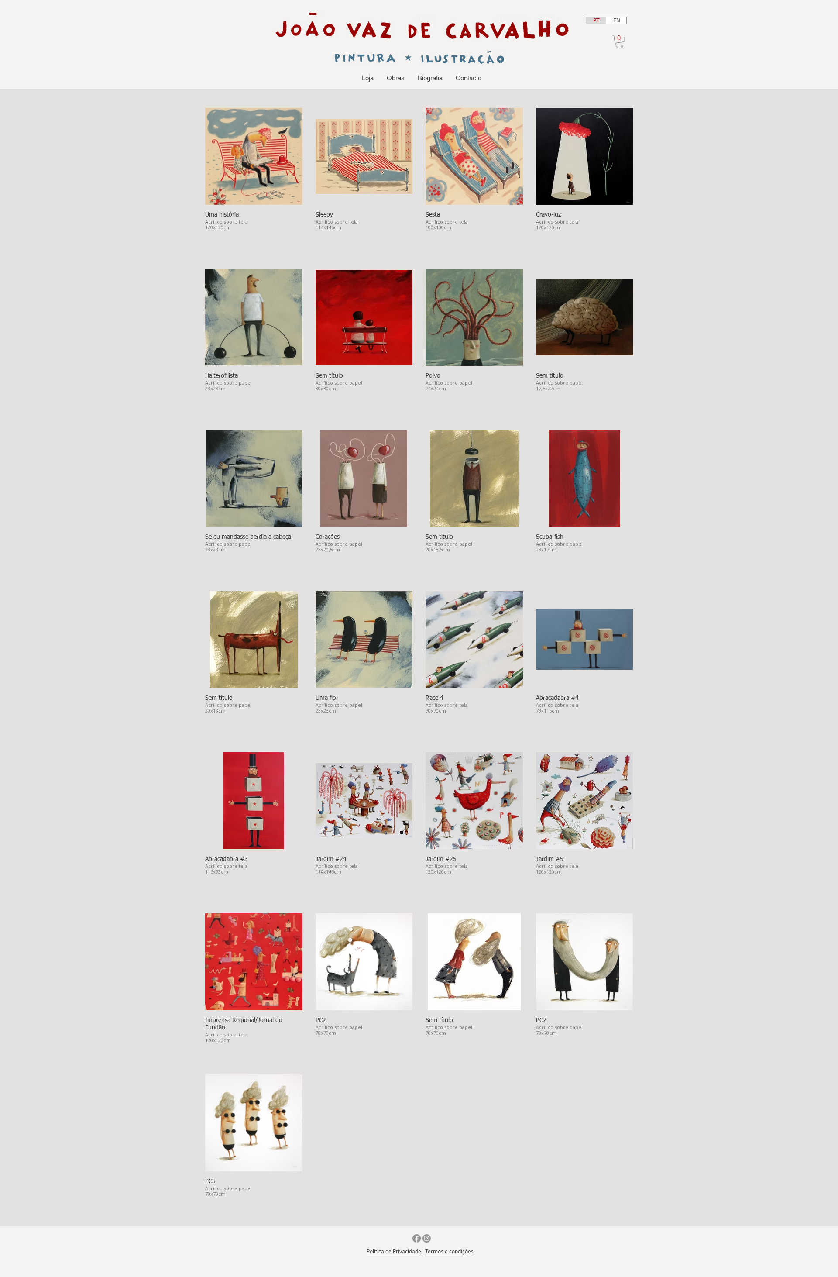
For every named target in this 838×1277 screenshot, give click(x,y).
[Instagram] (426, 1238)
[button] (619, 41)
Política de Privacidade (394, 1251)
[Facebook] (416, 1238)
